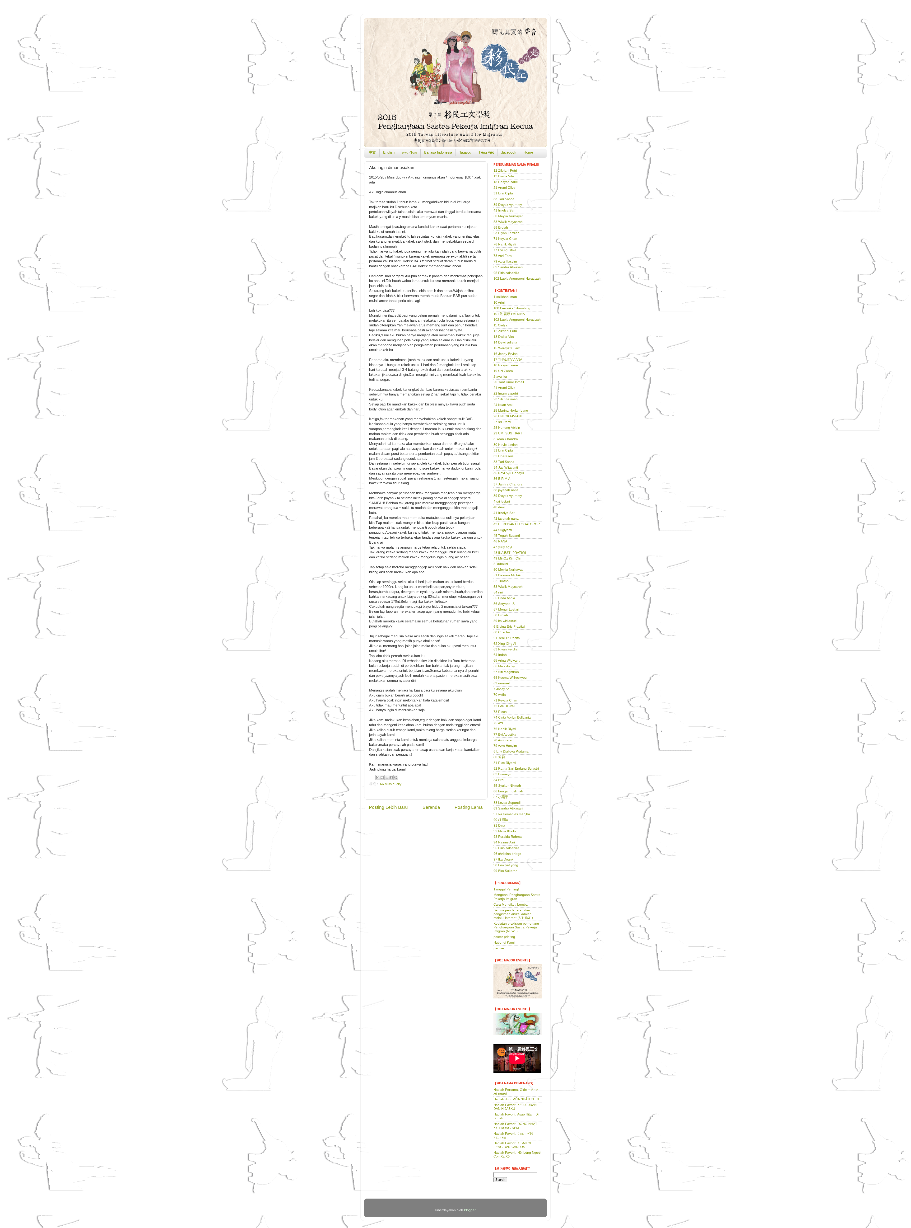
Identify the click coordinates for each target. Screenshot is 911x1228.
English (389, 152)
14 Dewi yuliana (505, 342)
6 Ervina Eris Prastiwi (509, 626)
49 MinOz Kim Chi (507, 558)
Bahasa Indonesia (438, 152)
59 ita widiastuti (504, 621)
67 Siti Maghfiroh (506, 672)
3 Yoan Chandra (505, 439)
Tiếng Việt (486, 152)
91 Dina (499, 825)
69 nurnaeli (501, 683)
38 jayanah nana (506, 490)
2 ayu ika (500, 376)
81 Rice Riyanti (504, 763)
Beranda (431, 807)
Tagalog (465, 152)
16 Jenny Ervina (505, 354)
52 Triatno (501, 581)
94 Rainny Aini (504, 842)
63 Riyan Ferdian (506, 233)
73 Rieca (500, 712)
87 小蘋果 (500, 797)
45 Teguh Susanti (506, 535)
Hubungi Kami (504, 942)
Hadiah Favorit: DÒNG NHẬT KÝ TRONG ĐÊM (515, 1125)
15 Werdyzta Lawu (507, 348)
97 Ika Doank (503, 859)
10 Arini (499, 302)
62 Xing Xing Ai (504, 643)
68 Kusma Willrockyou (510, 677)
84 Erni (498, 780)
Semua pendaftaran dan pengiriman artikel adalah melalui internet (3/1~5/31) (513, 914)
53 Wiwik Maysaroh (508, 222)
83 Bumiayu (502, 774)
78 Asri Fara (502, 256)
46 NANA (500, 541)
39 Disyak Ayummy (507, 205)
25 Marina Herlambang (510, 410)
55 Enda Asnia (504, 598)
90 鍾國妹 (500, 820)
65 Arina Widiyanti (506, 660)
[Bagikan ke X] (386, 777)
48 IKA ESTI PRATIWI (509, 553)
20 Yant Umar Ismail (508, 382)
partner (498, 948)
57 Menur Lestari (506, 609)
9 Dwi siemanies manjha (511, 814)
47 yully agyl (502, 547)
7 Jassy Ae (501, 689)
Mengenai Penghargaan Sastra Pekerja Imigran (516, 896)
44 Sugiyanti (502, 530)
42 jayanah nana (506, 518)
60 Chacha (501, 632)
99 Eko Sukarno (505, 871)
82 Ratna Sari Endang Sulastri (516, 768)
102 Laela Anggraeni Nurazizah (517, 278)
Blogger (469, 1210)
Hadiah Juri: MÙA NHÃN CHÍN (516, 1099)
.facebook (508, 152)
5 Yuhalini (500, 564)
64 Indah (500, 655)
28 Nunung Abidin (506, 427)
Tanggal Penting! (506, 889)
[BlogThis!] (382, 777)
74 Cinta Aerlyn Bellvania (512, 717)
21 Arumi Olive (504, 187)
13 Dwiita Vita (503, 176)
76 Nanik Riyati (504, 244)
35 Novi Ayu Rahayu (508, 473)
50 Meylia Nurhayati (508, 216)
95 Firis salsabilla (506, 273)
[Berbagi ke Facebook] (391, 777)
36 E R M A (501, 478)
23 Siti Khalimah (505, 399)
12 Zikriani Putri (505, 170)
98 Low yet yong (505, 865)
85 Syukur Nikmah (507, 785)
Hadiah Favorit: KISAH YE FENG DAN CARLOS (512, 1145)
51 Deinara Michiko (507, 575)
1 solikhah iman (505, 297)
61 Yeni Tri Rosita (506, 638)
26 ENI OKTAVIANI (507, 416)
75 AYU (498, 723)
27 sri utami (502, 422)
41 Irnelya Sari (504, 210)
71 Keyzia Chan (505, 238)
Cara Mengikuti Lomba (510, 904)
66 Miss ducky (390, 784)
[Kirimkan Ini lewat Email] (377, 777)
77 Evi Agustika (504, 250)
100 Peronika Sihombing (511, 308)
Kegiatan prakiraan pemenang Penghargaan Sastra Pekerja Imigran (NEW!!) (516, 927)
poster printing (504, 937)
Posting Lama (469, 807)
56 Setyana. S (504, 604)
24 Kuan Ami (502, 405)
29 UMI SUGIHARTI (508, 433)
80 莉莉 (499, 757)
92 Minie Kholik (504, 831)
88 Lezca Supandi (507, 803)
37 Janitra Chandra (507, 484)
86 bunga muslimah (508, 791)
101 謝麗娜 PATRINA (509, 314)
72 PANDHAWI (504, 706)
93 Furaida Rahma (507, 836)
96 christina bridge (507, 854)
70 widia (499, 694)
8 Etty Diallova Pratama (511, 751)
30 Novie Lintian (505, 445)
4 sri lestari (501, 501)
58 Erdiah (500, 227)
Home (528, 152)
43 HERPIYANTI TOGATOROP (516, 524)
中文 (372, 152)
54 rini (498, 592)
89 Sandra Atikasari (508, 267)
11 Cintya (500, 325)
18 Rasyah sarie (505, 182)
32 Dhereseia (503, 456)
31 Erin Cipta (503, 193)
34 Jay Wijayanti (505, 467)
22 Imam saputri (505, 393)
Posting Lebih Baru (388, 807)
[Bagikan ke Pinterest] (395, 777)
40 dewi (499, 507)
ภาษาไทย (409, 153)
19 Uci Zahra (503, 371)
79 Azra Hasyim (505, 261)
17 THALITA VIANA (507, 359)
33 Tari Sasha (503, 199)
